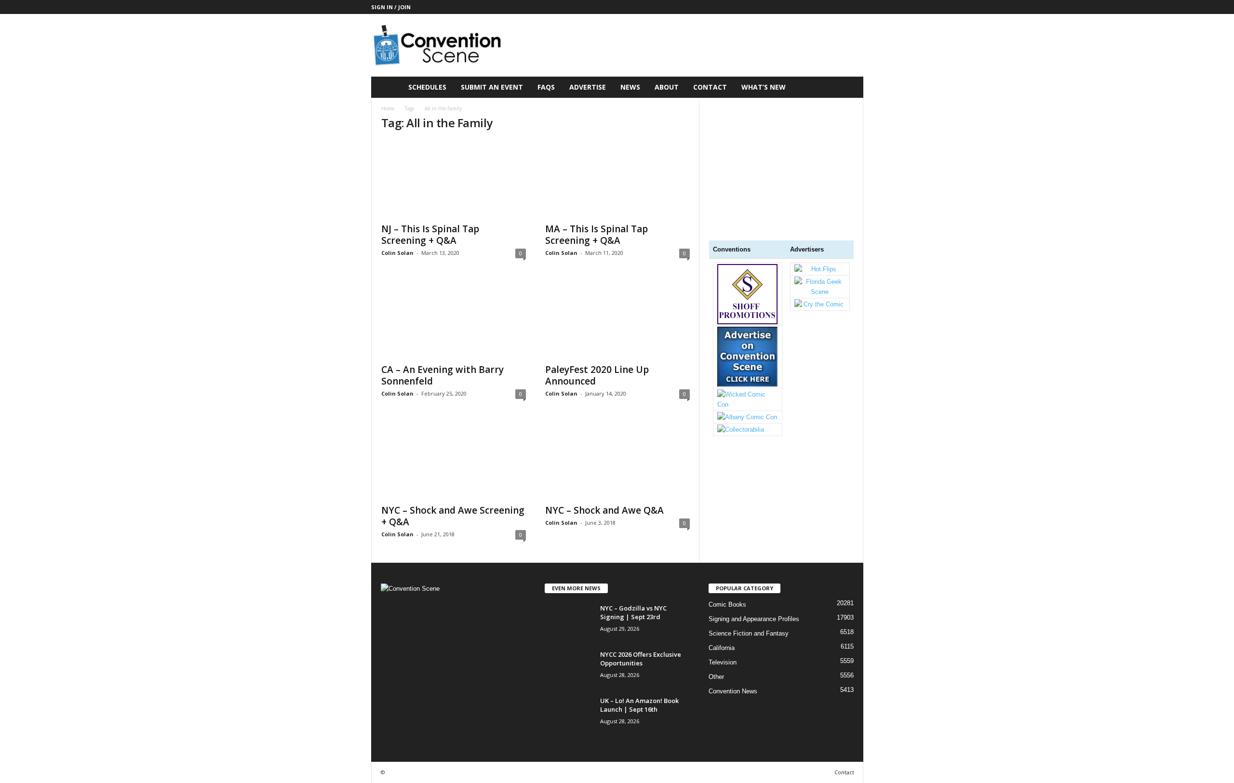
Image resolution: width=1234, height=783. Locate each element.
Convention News (733, 691)
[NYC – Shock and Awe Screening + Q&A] (453, 460)
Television (723, 662)
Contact (710, 87)
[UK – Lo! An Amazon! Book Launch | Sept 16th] (569, 714)
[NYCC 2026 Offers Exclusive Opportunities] (569, 668)
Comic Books (727, 604)
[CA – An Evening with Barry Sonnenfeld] (453, 319)
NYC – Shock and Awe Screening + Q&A (452, 516)
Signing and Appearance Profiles (754, 619)
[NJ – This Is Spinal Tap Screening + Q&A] (453, 178)
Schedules (427, 87)
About (667, 87)
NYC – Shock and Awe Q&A (604, 510)
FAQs (546, 87)
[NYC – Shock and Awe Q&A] (617, 460)
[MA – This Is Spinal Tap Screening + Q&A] (617, 178)
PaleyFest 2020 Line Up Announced (597, 375)
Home (387, 108)
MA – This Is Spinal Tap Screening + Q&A (596, 235)
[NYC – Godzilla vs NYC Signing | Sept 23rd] (569, 622)
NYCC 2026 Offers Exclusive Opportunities (640, 658)
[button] (848, 87)
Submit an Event (492, 87)
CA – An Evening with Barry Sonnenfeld (442, 375)
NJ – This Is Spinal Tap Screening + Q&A (430, 235)
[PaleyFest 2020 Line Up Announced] (617, 319)
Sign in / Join (391, 7)
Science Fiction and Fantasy (749, 633)
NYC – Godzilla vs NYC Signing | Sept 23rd (633, 612)
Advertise (587, 87)
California (722, 647)
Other (716, 676)
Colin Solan (397, 252)
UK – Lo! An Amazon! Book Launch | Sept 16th (639, 705)
